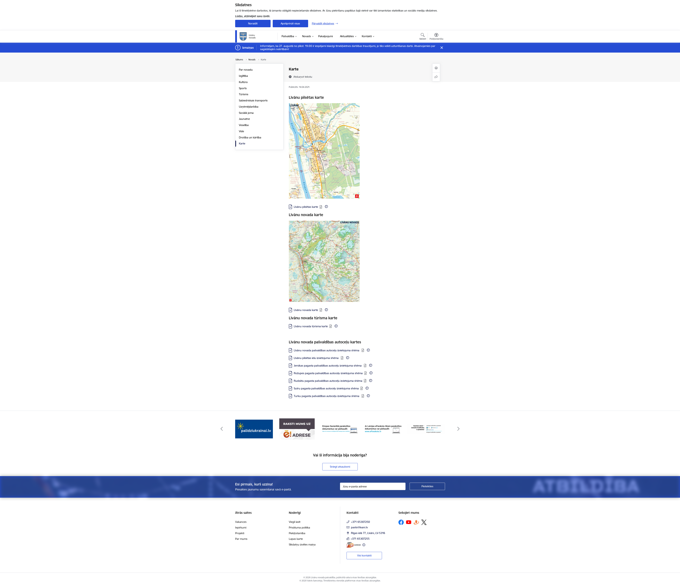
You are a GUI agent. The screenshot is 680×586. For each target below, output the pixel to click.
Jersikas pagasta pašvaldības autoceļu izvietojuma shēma (328, 365)
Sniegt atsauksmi (340, 466)
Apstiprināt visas (290, 23)
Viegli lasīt (294, 522)
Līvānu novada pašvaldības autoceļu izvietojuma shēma (327, 350)
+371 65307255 (360, 538)
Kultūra (243, 82)
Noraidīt (252, 23)
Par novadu (246, 69)
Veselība (244, 125)
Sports (243, 88)
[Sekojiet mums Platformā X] (424, 522)
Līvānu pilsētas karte (306, 206)
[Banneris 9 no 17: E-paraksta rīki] (383, 428)
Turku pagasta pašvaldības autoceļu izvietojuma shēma (327, 396)
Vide (241, 131)
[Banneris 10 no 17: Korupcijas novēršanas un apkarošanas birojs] (426, 428)
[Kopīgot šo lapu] (436, 77)
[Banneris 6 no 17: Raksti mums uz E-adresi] (254, 428)
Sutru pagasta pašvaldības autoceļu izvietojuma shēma (326, 388)
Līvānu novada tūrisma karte (311, 326)
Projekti (239, 533)
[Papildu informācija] (326, 206)
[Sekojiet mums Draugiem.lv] (416, 522)
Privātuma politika (299, 527)
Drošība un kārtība (250, 137)
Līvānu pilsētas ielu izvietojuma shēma (316, 358)
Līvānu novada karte (306, 310)
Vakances (240, 522)
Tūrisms (243, 94)
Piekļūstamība (297, 533)
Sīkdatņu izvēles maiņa (302, 544)
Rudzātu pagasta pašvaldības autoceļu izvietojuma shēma (328, 380)
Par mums (241, 539)
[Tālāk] (458, 429)
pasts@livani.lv (359, 527)
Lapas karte (296, 539)
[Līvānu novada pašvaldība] (256, 36)
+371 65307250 (360, 522)
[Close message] (441, 48)
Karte (242, 143)
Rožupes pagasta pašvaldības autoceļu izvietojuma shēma (328, 373)
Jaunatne (244, 119)
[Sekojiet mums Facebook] (401, 522)
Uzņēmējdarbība (248, 106)
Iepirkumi (240, 527)
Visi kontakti (364, 555)
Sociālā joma (246, 113)
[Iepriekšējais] (222, 429)
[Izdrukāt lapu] (436, 68)
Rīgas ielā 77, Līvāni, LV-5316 (368, 533)
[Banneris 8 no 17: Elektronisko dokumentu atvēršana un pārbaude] (340, 428)
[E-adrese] (354, 545)
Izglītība (243, 76)
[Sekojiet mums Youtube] (408, 522)
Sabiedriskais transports (253, 100)
